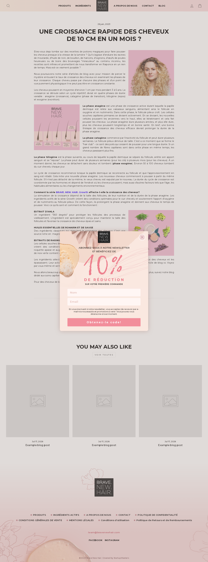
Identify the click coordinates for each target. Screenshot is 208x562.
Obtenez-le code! (104, 322)
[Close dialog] (142, 237)
